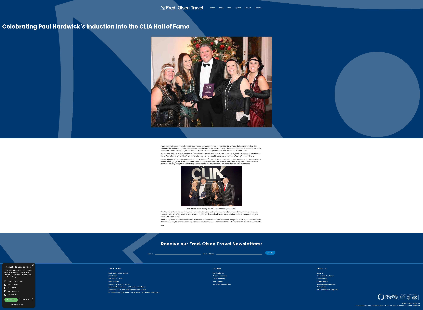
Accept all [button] (11, 300)
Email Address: (208, 254)
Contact (258, 8)
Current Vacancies (220, 276)
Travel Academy (219, 279)
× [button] (33, 265)
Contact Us (8, 281)
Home (212, 8)
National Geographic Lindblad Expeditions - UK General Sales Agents (134, 292)
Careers (248, 8)
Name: (150, 254)
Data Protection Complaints (327, 290)
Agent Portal (9, 279)
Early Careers (218, 281)
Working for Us (218, 273)
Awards (7, 273)
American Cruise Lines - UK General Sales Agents (127, 290)
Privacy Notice (322, 281)
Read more (20, 277)
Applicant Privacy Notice (326, 284)
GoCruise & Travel (115, 279)
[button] (18, 304)
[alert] (18, 285)
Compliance (321, 287)
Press (229, 8)
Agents (238, 8)
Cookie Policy (322, 279)
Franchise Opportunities (222, 284)
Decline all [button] (25, 300)
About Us (320, 273)
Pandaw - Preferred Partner (119, 284)
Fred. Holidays (114, 281)
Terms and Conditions (325, 276)
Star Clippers (113, 276)
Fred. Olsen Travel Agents (118, 273)
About (221, 8)
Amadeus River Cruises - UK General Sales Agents (127, 287)
